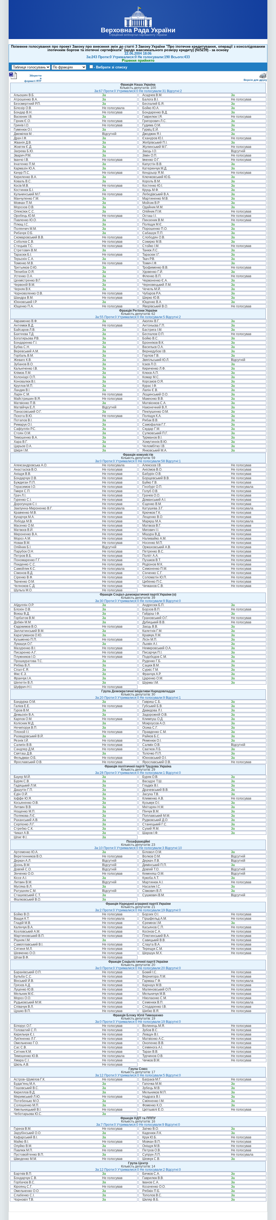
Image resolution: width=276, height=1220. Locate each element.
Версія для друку (255, 79)
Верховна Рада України (138, 30)
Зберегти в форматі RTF (33, 78)
